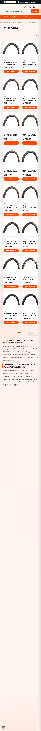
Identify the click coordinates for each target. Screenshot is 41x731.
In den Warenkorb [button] (11, 71)
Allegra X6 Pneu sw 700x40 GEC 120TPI (29, 63)
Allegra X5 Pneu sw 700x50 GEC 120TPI (10, 99)
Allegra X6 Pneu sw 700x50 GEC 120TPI (10, 63)
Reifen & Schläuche (16, 22)
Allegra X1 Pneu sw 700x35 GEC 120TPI (10, 278)
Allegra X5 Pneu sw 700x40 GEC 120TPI (29, 99)
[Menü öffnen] (38, 6)
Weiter (32, 333)
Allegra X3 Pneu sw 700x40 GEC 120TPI (10, 171)
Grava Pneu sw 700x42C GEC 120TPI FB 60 (29, 278)
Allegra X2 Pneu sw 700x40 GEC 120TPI (10, 207)
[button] (3, 727)
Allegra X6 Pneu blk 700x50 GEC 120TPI (10, 314)
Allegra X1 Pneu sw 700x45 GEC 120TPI (10, 243)
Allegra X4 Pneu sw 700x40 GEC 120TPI (10, 135)
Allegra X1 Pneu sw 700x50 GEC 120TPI (29, 207)
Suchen (35, 11)
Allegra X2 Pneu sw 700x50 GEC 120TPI (29, 171)
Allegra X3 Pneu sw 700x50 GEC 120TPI (29, 135)
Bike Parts (7, 22)
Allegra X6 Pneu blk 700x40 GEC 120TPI (29, 314)
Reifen (25, 22)
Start (1, 22)
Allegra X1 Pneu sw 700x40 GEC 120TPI (29, 243)
